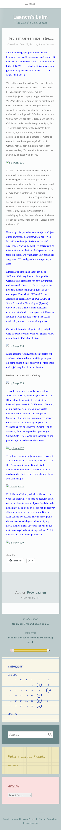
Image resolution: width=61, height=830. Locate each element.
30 (39, 706)
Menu (32, 4)
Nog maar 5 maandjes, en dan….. (30, 621)
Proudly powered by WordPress (18, 819)
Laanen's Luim (30, 16)
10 (48, 690)
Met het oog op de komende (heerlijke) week (30, 637)
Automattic (31, 823)
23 (39, 701)
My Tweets (13, 765)
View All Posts (30, 598)
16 (39, 695)
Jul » (17, 714)
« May (10, 714)
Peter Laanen (46, 44)
